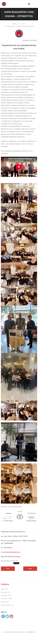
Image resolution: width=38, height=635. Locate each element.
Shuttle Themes (15, 632)
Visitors (5, 584)
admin (23, 24)
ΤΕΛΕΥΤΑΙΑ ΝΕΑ (29, 26)
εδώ (20, 506)
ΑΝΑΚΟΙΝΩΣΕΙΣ (11, 26)
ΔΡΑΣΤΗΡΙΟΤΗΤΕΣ (20, 26)
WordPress (31, 632)
